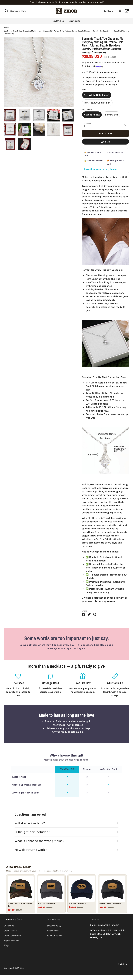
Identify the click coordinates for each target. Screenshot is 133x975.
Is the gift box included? (32, 832)
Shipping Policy (54, 925)
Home (6, 27)
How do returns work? (31, 849)
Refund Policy (53, 930)
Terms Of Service (54, 935)
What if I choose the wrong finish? (39, 841)
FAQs (6, 945)
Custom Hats (58, 21)
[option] (39, 73)
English (107, 11)
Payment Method (11, 940)
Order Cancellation (12, 935)
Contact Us (9, 925)
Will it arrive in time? (30, 823)
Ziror (22, 968)
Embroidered (74, 21)
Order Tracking (10, 930)
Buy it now (105, 141)
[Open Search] (6, 10)
